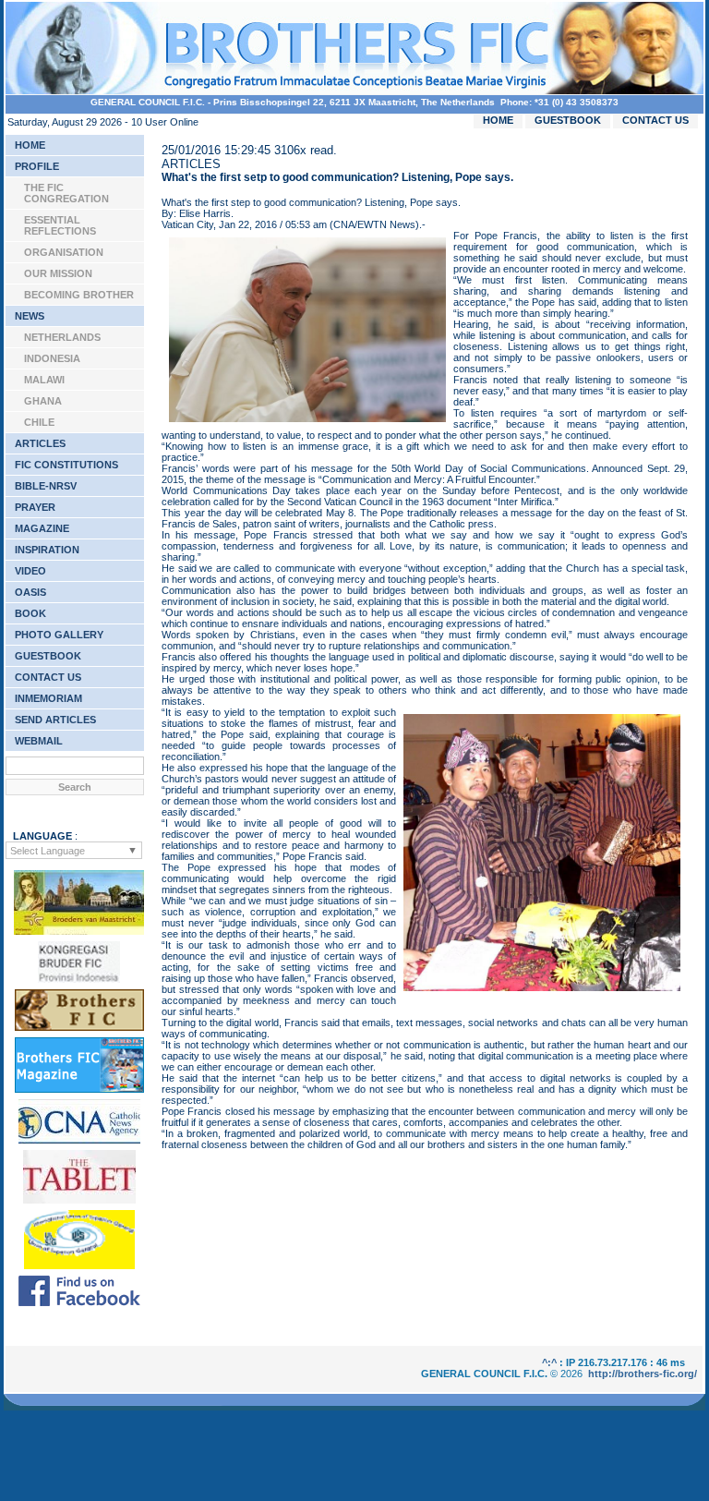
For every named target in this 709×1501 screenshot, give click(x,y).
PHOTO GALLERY (59, 634)
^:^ (549, 1362)
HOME (498, 120)
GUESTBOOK (568, 120)
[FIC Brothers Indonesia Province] (79, 979)
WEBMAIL (39, 740)
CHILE (39, 422)
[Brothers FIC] (79, 1027)
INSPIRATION (47, 549)
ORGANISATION (63, 252)
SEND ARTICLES (55, 719)
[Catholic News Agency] (79, 1139)
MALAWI (44, 379)
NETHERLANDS (62, 337)
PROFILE (37, 166)
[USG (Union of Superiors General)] (79, 1265)
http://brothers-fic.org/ (642, 1373)
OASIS (30, 592)
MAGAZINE (42, 528)
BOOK (30, 613)
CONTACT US (655, 120)
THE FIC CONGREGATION (66, 193)
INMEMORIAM (48, 698)
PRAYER (35, 507)
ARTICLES (40, 443)
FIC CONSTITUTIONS (66, 464)
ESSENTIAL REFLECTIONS (60, 225)
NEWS (29, 315)
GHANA (43, 400)
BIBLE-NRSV (46, 485)
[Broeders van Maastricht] (79, 931)
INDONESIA (52, 358)
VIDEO (30, 570)
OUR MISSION (58, 273)
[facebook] (79, 1302)
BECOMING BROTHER (79, 294)
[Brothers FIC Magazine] (79, 1089)
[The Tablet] (79, 1199)
